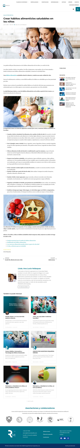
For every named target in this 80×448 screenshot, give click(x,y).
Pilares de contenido (47, 434)
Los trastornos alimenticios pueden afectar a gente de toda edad (23, 244)
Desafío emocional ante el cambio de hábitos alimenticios (21, 240)
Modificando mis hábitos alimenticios (16, 242)
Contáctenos (46, 437)
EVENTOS (77, 2)
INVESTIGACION (45, 2)
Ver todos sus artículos (23, 286)
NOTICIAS (64, 2)
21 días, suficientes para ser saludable (16, 246)
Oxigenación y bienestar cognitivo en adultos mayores (71, 84)
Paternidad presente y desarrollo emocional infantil (71, 99)
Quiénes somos (46, 431)
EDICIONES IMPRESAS (74, 4)
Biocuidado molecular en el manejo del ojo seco (70, 79)
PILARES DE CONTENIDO (21, 2)
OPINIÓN (70, 2)
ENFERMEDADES (54, 2)
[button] (78, 9)
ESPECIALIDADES (34, 2)
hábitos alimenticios (11, 75)
